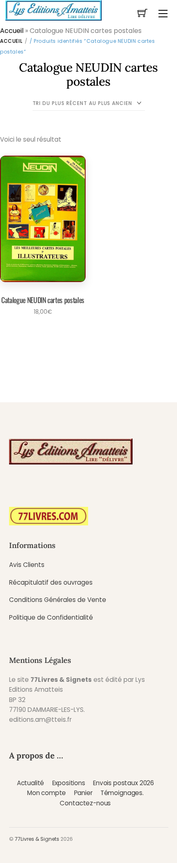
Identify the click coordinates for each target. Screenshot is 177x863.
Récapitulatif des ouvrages (51, 582)
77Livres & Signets (37, 838)
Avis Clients (26, 564)
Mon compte (46, 792)
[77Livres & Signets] (53, 9)
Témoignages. (122, 792)
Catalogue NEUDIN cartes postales (42, 299)
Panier (83, 792)
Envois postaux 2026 (123, 783)
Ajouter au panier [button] (40, 334)
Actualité (30, 783)
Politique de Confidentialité (51, 617)
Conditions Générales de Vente (57, 599)
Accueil (11, 30)
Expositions (68, 783)
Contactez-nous (85, 803)
